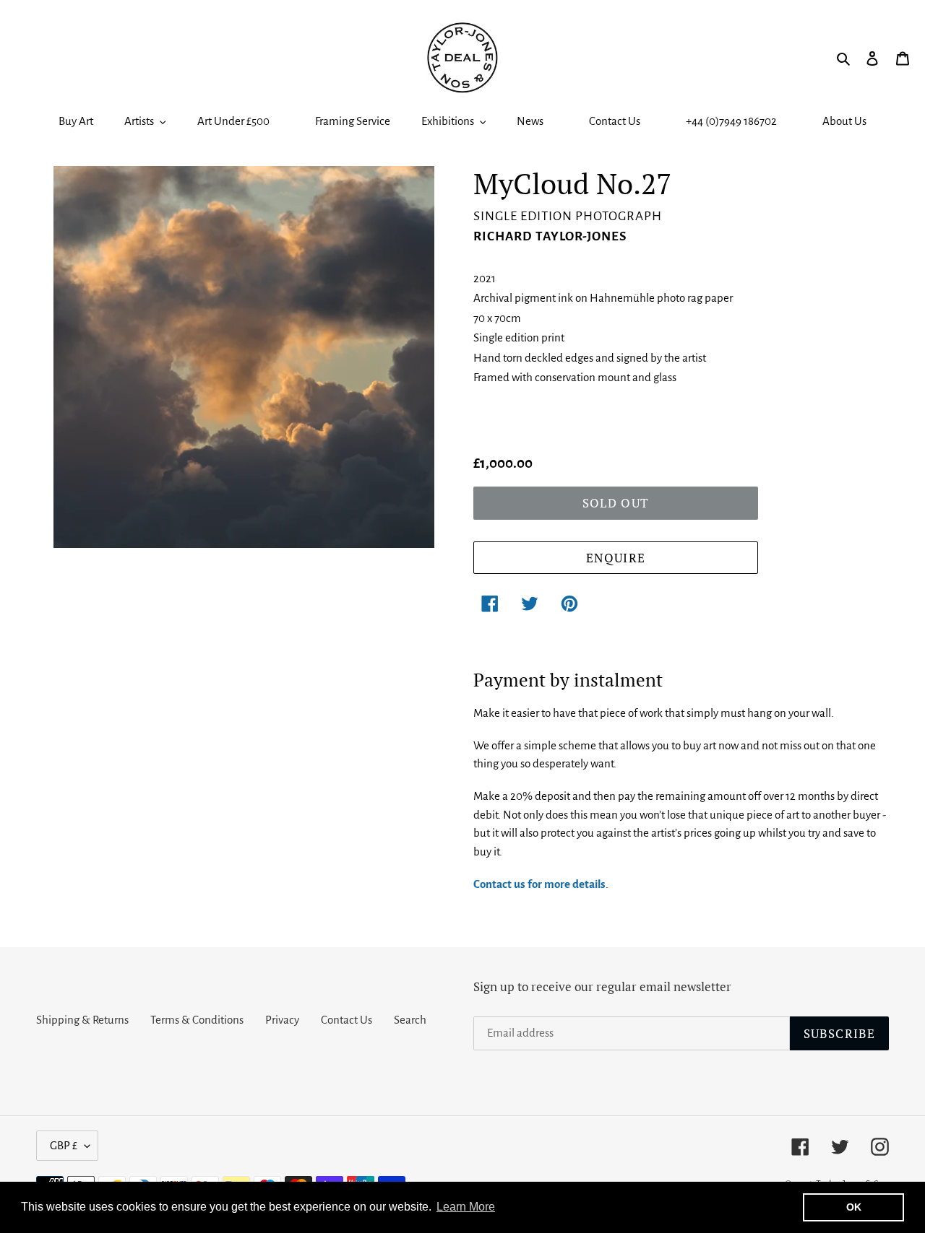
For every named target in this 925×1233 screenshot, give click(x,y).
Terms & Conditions (197, 1020)
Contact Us (346, 1020)
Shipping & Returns (82, 1020)
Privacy (282, 1020)
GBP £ (63, 1145)
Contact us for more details (539, 884)
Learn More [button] (465, 1207)
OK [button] (853, 1207)
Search (410, 1020)
